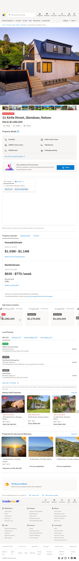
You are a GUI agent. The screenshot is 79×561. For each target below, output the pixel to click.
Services (32, 525)
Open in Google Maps (21, 189)
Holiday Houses (59, 546)
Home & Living (9, 520)
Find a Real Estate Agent (36, 520)
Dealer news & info (59, 518)
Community (58, 525)
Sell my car (57, 520)
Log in (74, 15)
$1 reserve (7, 518)
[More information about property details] (18, 131)
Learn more (35, 495)
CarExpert (46, 546)
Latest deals (8, 511)
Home (4, 25)
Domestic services (34, 531)
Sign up (69, 15)
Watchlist (54, 502)
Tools (73, 20)
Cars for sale (57, 511)
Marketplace (9, 508)
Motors (56, 508)
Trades (31, 528)
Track (67, 167)
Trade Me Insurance (7, 546)
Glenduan (24, 25)
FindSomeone (73, 546)
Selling (65, 20)
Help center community (60, 540)
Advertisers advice (10, 535)
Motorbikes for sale (59, 514)
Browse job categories (11, 528)
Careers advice (9, 531)
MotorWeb (35, 546)
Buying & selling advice (60, 516)
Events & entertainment (35, 533)
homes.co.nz (22, 546)
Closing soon (8, 516)
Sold (30, 20)
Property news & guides (35, 511)
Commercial (46, 20)
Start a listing (45, 502)
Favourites (62, 502)
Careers (20, 553)
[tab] (8, 182)
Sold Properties (33, 514)
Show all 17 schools (9, 383)
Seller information (59, 538)
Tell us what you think (51, 495)
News (26, 553)
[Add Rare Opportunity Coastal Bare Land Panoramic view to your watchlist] (50, 439)
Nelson (18, 25)
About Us (12, 553)
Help (55, 528)
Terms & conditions (49, 553)
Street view (8, 189)
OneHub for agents (34, 518)
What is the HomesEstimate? (15, 257)
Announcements (58, 531)
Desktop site (4, 553)
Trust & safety (58, 533)
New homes (36, 20)
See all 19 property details (14, 156)
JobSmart (7, 533)
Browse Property (7, 20)
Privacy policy (40, 553)
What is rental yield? (12, 285)
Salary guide (8, 538)
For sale (18, 20)
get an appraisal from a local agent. (40, 296)
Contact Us (73, 553)
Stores (6, 514)
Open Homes (32, 516)
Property (9, 25)
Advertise (32, 553)
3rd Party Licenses (59, 535)
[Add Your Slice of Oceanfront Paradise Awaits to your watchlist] (23, 439)
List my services (33, 538)
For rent (24, 20)
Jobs (6, 525)
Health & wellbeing (34, 535)
